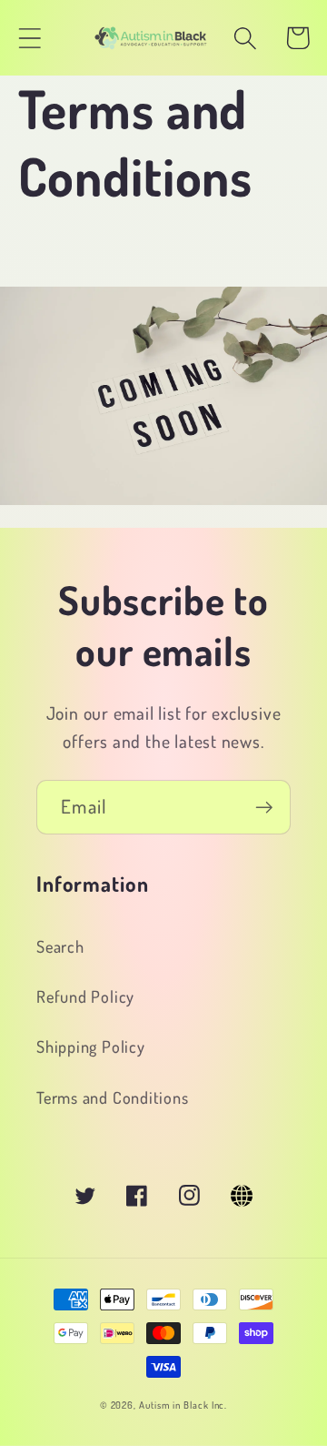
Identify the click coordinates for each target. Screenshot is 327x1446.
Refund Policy (85, 996)
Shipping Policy (90, 1046)
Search (60, 945)
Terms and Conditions (112, 1097)
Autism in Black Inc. (183, 1405)
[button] (29, 38)
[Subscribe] (264, 807)
